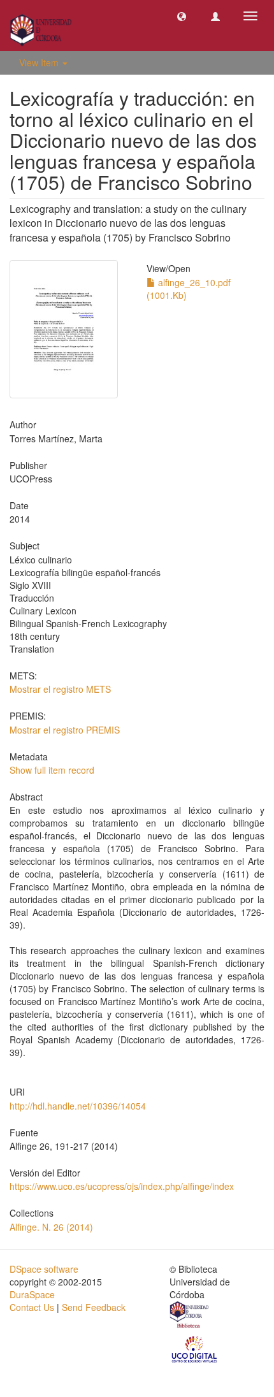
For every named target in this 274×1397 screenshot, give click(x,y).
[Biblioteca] (189, 1316)
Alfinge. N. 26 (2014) (51, 1226)
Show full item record (52, 770)
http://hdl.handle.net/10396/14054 (78, 1105)
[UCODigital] (194, 1348)
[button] (181, 16)
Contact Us (32, 1307)
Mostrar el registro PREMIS (65, 729)
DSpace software (44, 1269)
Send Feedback (94, 1307)
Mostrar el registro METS (60, 689)
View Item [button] (40, 62)
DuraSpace (32, 1294)
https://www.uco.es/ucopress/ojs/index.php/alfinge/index (122, 1186)
